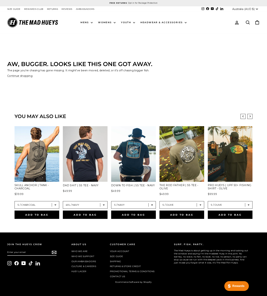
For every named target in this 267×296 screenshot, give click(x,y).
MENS (85, 22)
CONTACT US (117, 276)
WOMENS (105, 22)
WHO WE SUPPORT (82, 256)
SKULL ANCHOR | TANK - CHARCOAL (32, 187)
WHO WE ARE (79, 251)
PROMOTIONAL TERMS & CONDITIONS (132, 271)
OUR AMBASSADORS (83, 261)
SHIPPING (115, 261)
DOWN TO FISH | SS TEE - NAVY (133, 185)
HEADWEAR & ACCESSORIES (162, 22)
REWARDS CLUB (33, 9)
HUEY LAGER (78, 271)
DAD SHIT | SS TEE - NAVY (80, 185)
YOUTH (126, 22)
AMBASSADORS (85, 9)
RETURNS (52, 9)
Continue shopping (20, 75)
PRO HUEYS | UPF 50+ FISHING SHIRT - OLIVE (229, 187)
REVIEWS (67, 9)
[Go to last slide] (243, 116)
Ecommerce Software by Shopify (133, 282)
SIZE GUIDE (14, 9)
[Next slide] (249, 116)
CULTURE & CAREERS (83, 266)
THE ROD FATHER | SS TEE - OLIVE (178, 187)
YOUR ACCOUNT (119, 251)
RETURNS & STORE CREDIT (125, 266)
